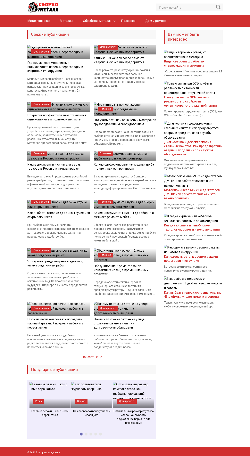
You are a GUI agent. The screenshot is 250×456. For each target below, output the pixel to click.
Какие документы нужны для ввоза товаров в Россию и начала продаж (53, 166)
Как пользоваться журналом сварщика (92, 413)
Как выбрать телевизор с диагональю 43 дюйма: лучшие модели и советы (192, 294)
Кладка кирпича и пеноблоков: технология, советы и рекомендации (192, 227)
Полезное (128, 21)
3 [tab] (90, 434)
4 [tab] (95, 434)
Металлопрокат (38, 21)
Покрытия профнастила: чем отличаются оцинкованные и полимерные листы (56, 117)
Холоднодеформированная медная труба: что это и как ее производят (124, 166)
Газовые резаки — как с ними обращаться (50, 413)
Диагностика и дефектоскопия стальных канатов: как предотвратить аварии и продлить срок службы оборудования (193, 148)
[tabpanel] (50, 399)
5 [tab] (100, 434)
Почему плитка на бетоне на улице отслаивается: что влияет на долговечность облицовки (119, 323)
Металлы (66, 21)
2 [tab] (86, 434)
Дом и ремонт (155, 21)
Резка (38, 401)
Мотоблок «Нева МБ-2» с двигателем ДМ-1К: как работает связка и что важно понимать (192, 194)
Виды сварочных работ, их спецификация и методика (184, 63)
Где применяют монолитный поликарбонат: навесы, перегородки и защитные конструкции (55, 67)
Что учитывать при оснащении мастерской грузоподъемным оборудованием (125, 122)
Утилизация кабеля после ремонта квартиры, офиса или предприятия (119, 60)
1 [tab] (81, 434)
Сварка (81, 401)
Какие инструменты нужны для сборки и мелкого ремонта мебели (124, 215)
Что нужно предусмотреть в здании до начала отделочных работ (55, 263)
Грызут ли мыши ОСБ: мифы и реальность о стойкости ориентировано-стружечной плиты (190, 101)
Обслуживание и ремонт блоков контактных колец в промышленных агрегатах (121, 270)
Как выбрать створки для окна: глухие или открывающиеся (58, 215)
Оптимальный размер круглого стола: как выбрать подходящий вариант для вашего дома (133, 417)
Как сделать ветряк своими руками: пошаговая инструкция (191, 259)
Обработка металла (97, 21)
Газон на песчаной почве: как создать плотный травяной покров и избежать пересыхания (55, 323)
